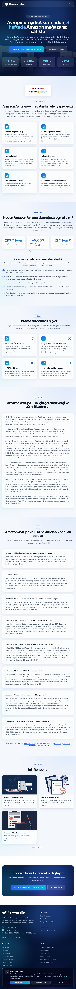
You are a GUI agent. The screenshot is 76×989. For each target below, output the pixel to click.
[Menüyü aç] (69, 4)
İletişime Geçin (56, 887)
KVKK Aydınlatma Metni (47, 947)
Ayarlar (61, 982)
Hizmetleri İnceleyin (56, 49)
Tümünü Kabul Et (20, 982)
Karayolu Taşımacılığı (46, 916)
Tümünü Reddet (40, 982)
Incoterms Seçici (7, 962)
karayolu (57, 743)
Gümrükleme (44, 928)
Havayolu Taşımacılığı (46, 925)
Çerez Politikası (44, 953)
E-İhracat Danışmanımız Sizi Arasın (25, 49)
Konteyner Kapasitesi (8, 959)
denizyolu (66, 743)
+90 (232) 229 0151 (11, 927)
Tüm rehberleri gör (39, 848)
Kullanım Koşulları (45, 956)
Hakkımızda (5, 947)
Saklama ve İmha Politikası (48, 959)
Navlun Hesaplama (7, 956)
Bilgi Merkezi (6, 953)
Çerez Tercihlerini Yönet (47, 962)
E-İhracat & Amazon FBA (47, 931)
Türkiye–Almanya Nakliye (47, 919)
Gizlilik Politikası (44, 950)
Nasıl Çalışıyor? (6, 950)
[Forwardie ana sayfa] (14, 4)
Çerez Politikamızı (61, 976)
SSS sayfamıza (29, 743)
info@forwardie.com (11, 930)
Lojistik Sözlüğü (7, 965)
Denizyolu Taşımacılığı (46, 922)
